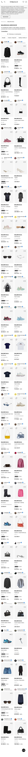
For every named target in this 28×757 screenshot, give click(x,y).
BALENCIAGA (5, 60)
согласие (19, 12)
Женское (3, 21)
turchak (19, 41)
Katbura (6, 186)
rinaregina (19, 482)
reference (19, 100)
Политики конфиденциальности (9, 11)
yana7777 (6, 71)
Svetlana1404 (20, 602)
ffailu (5, 602)
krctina (19, 718)
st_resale (19, 71)
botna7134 (19, 660)
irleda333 (6, 572)
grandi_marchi (7, 157)
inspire (5, 542)
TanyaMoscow (7, 718)
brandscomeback (21, 688)
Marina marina (7, 660)
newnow (6, 246)
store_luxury (20, 157)
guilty (18, 186)
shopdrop (19, 127)
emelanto (19, 276)
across (18, 542)
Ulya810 (6, 41)
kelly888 (19, 452)
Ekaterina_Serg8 (7, 127)
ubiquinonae (7, 688)
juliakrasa (19, 572)
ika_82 (5, 630)
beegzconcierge (7, 216)
